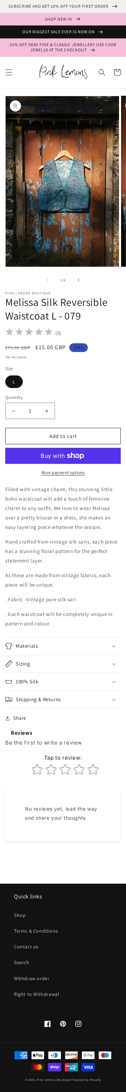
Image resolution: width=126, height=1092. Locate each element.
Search (21, 962)
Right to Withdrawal (36, 994)
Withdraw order (31, 978)
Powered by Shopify (86, 1080)
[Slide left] (47, 280)
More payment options (63, 472)
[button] (8, 72)
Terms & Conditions (36, 931)
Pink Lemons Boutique (53, 1080)
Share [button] (19, 718)
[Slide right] (78, 280)
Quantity (14, 397)
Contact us (26, 946)
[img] (29, 333)
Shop (20, 915)
